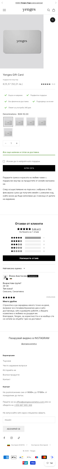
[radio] (8, 122)
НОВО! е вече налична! (29, 3)
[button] (16, 238)
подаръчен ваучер (10, 80)
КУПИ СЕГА (29, 168)
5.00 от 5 (36, 229)
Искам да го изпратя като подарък (23, 161)
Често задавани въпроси (15, 365)
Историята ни (9, 370)
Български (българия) (39, 445)
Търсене (7, 361)
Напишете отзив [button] (29, 258)
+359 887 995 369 (23, 405)
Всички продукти (11, 375)
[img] (9, 297)
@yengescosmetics (29, 344)
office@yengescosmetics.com (30, 402)
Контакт (6, 379)
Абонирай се (13, 429)
